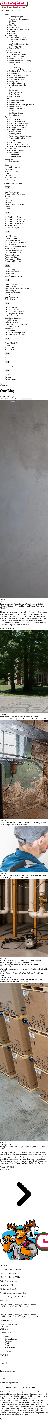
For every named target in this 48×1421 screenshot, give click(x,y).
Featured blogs (8, 397)
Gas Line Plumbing (16, 56)
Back (7, 188)
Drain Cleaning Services (18, 96)
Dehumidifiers (14, 153)
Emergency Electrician (17, 130)
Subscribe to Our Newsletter (19, 29)
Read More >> (41, 719)
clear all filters (26, 399)
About (7, 15)
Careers (12, 31)
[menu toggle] (1, 383)
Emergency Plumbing (17, 84)
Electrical (8, 117)
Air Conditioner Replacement (20, 42)
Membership (14, 27)
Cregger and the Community (19, 19)
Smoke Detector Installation (19, 146)
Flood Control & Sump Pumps (20, 61)
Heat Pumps (13, 111)
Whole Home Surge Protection (20, 136)
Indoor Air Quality (11, 148)
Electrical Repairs (15, 119)
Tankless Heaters (20, 54)
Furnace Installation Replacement (21, 105)
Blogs (11, 23)
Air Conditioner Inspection (19, 44)
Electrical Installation (17, 121)
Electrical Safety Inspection (19, 144)
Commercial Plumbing (17, 86)
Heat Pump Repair (16, 113)
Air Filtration (14, 155)
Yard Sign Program (16, 17)
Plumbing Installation (17, 59)
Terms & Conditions (7, 1371)
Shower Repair (19, 69)
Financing (13, 25)
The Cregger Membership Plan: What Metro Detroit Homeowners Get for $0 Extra (19, 718)
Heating (7, 98)
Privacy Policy (5, 1363)
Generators (13, 140)
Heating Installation (16, 100)
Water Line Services (16, 79)
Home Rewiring (15, 142)
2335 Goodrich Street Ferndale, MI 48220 (15, 1307)
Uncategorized (5, 967)
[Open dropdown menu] (11, 165)
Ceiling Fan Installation (17, 128)
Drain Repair (14, 94)
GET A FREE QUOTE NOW (11, 183)
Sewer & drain (10, 88)
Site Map (3, 1379)
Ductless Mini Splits (16, 48)
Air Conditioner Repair (17, 38)
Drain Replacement (16, 92)
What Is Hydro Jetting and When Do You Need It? (18, 969)
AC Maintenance (15, 46)
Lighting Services (15, 134)
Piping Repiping (15, 82)
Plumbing (8, 50)
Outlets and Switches (17, 138)
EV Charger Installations (18, 125)
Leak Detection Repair (17, 77)
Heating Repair (15, 102)
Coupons (12, 33)
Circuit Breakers (15, 132)
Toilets (16, 65)
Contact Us (9, 159)
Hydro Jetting (14, 90)
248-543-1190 (15, 11)
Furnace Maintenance (17, 109)
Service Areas (14, 161)
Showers (17, 67)
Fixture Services (15, 63)
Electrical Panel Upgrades (18, 123)
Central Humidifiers (16, 150)
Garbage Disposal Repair (18, 75)
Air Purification (15, 157)
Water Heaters (14, 52)
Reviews (12, 21)
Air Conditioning (11, 36)
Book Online (5, 11)
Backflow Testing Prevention (20, 71)
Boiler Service (14, 73)
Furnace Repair (15, 107)
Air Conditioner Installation (19, 40)
